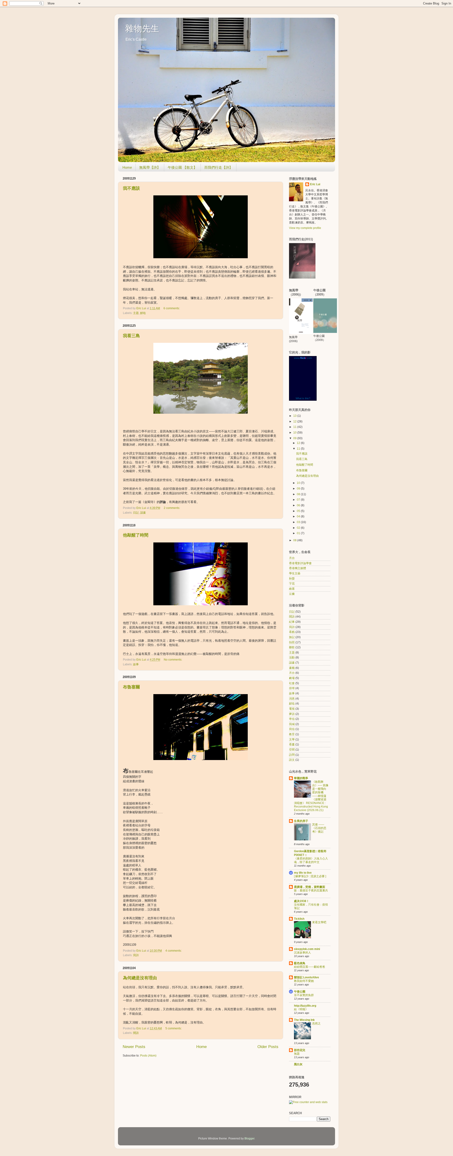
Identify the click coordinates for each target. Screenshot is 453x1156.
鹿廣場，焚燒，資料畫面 (309, 887)
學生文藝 (294, 573)
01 (299, 533)
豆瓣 (292, 594)
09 (295, 438)
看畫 (292, 744)
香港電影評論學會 (300, 563)
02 (299, 527)
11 (295, 427)
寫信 (292, 729)
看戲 (292, 632)
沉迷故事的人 (302, 952)
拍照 (292, 642)
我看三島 (131, 335)
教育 (292, 734)
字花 (292, 583)
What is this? (303, 398)
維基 (292, 588)
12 (295, 421)
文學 (292, 739)
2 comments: (172, 508)
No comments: (173, 659)
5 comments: (173, 1028)
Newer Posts (134, 1046)
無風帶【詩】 (149, 167)
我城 (292, 724)
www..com (303, 358)
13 (295, 415)
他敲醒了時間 (135, 535)
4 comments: (173, 950)
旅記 (292, 637)
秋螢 (292, 578)
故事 (136, 664)
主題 (136, 313)
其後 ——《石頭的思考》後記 (319, 828)
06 (299, 505)
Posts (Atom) (148, 1055)
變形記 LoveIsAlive (306, 977)
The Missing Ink (304, 1020)
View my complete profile (305, 228)
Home (127, 167)
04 (299, 516)
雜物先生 (142, 28)
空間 (292, 749)
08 (299, 494)
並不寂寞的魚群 (304, 995)
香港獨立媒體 (297, 568)
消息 (292, 698)
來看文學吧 (319, 922)
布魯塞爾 (131, 687)
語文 (292, 759)
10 (295, 432)
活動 (292, 657)
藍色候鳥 (299, 963)
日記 (136, 512)
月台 (292, 558)
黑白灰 (298, 1064)
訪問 (292, 754)
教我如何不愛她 (304, 981)
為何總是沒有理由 (140, 978)
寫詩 (136, 955)
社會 (292, 683)
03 (299, 522)
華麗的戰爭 (301, 778)
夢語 (292, 714)
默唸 (143, 313)
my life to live (303, 872)
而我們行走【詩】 (218, 167)
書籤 (292, 668)
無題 (297, 1053)
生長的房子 (301, 821)
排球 (292, 688)
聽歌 (292, 647)
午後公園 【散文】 (182, 167)
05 (299, 511)
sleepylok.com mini (307, 949)
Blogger (249, 1138)
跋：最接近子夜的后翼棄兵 (311, 890)
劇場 (292, 678)
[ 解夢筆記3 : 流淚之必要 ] (310, 876)
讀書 (143, 512)
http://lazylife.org (305, 1005)
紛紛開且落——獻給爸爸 (309, 966)
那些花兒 (299, 1050)
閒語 (136, 1033)
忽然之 (316, 1023)
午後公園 (299, 991)
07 (299, 499)
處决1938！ (301, 901)
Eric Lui (315, 184)
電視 (292, 708)
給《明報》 (301, 1009)
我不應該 (131, 188)
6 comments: (172, 308)
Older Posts (267, 1046)
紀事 (292, 621)
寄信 (292, 719)
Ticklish (299, 918)
